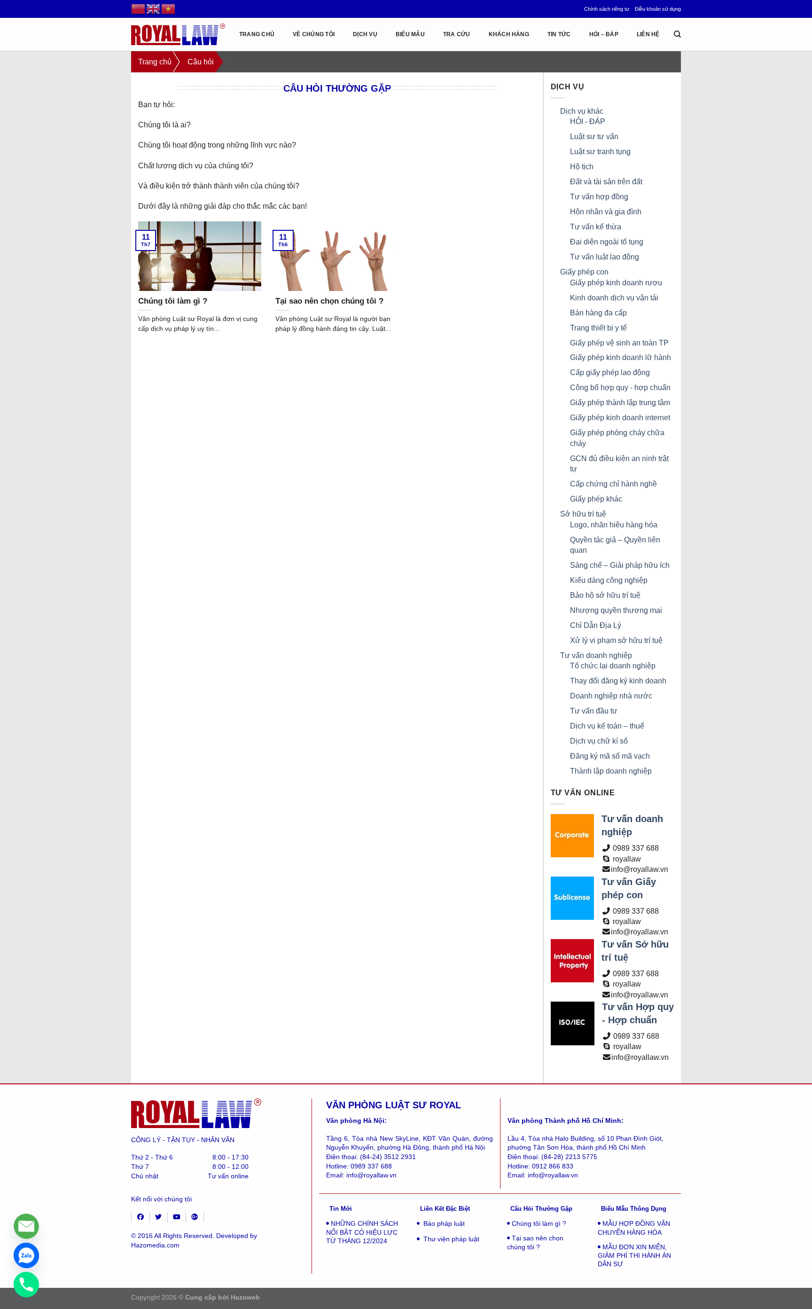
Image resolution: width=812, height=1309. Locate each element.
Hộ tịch (581, 167)
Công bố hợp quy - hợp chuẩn (620, 388)
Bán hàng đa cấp (598, 313)
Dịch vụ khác (581, 111)
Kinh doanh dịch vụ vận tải (614, 298)
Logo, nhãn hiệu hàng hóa (613, 525)
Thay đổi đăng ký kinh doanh (618, 681)
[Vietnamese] (168, 8)
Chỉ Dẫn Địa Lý (595, 625)
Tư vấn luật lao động (604, 257)
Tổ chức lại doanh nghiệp (613, 666)
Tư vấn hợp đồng (599, 197)
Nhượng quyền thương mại (616, 610)
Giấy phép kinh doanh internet (620, 418)
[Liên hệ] (26, 1226)
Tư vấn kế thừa (595, 227)
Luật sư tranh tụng (600, 152)
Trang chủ (256, 34)
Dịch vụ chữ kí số (599, 741)
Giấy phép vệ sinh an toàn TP (619, 343)
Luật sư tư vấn (594, 137)
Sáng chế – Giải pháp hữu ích (620, 565)
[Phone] (26, 1284)
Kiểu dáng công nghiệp (609, 580)
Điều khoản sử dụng (658, 9)
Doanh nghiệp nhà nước (611, 696)
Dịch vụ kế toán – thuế (607, 726)
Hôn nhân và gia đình (605, 212)
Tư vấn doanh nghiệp (596, 655)
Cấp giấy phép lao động (610, 372)
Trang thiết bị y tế (598, 328)
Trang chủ (155, 62)
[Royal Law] (178, 34)
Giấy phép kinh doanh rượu (616, 283)
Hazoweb (245, 1297)
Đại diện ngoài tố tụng (606, 242)
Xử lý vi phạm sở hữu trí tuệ (616, 640)
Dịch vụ (365, 34)
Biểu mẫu (410, 34)
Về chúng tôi (314, 34)
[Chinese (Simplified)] (138, 8)
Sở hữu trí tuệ (583, 514)
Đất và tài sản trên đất (606, 182)
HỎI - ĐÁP (587, 121)
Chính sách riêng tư (606, 9)
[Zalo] (26, 1255)
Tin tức (559, 34)
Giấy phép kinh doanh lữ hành (620, 357)
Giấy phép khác (596, 499)
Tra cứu (456, 34)
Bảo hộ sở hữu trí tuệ (605, 595)
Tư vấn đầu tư (593, 711)
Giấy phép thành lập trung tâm (620, 403)
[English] (153, 8)
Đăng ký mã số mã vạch (610, 756)
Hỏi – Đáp (603, 34)
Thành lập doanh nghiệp (611, 771)
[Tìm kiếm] (677, 34)
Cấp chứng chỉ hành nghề (613, 484)
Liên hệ (648, 34)
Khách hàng (509, 34)
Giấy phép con (584, 272)
